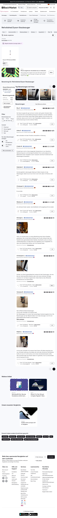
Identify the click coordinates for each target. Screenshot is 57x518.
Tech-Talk (33, 469)
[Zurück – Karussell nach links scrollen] (50, 86)
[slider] (3, 121)
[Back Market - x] (6, 481)
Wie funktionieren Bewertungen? (7, 107)
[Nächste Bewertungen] (54, 369)
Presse (3, 471)
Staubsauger (43, 15)
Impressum (44, 489)
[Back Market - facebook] (3, 481)
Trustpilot (4, 475)
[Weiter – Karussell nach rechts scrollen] (54, 86)
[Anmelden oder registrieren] (50, 7)
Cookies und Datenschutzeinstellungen (48, 481)
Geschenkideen (34, 479)
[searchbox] (22, 7)
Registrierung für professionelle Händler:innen (24, 489)
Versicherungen (24, 477)
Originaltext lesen (30, 245)
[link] (51, 72)
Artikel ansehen (38, 123)
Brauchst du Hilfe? (43, 7)
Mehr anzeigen (20, 319)
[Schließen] (55, 1)
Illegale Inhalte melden (47, 491)
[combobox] (4, 32)
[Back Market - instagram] (3, 478)
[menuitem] (24, 11)
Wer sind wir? (5, 469)
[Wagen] (54, 7)
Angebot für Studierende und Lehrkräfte (24, 484)
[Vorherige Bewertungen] (50, 369)
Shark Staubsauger (51, 15)
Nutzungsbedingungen (47, 471)
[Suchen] (19, 7)
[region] (35, 95)
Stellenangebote (6, 473)
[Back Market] (9, 7)
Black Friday (33, 481)
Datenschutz (45, 484)
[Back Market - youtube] (6, 478)
